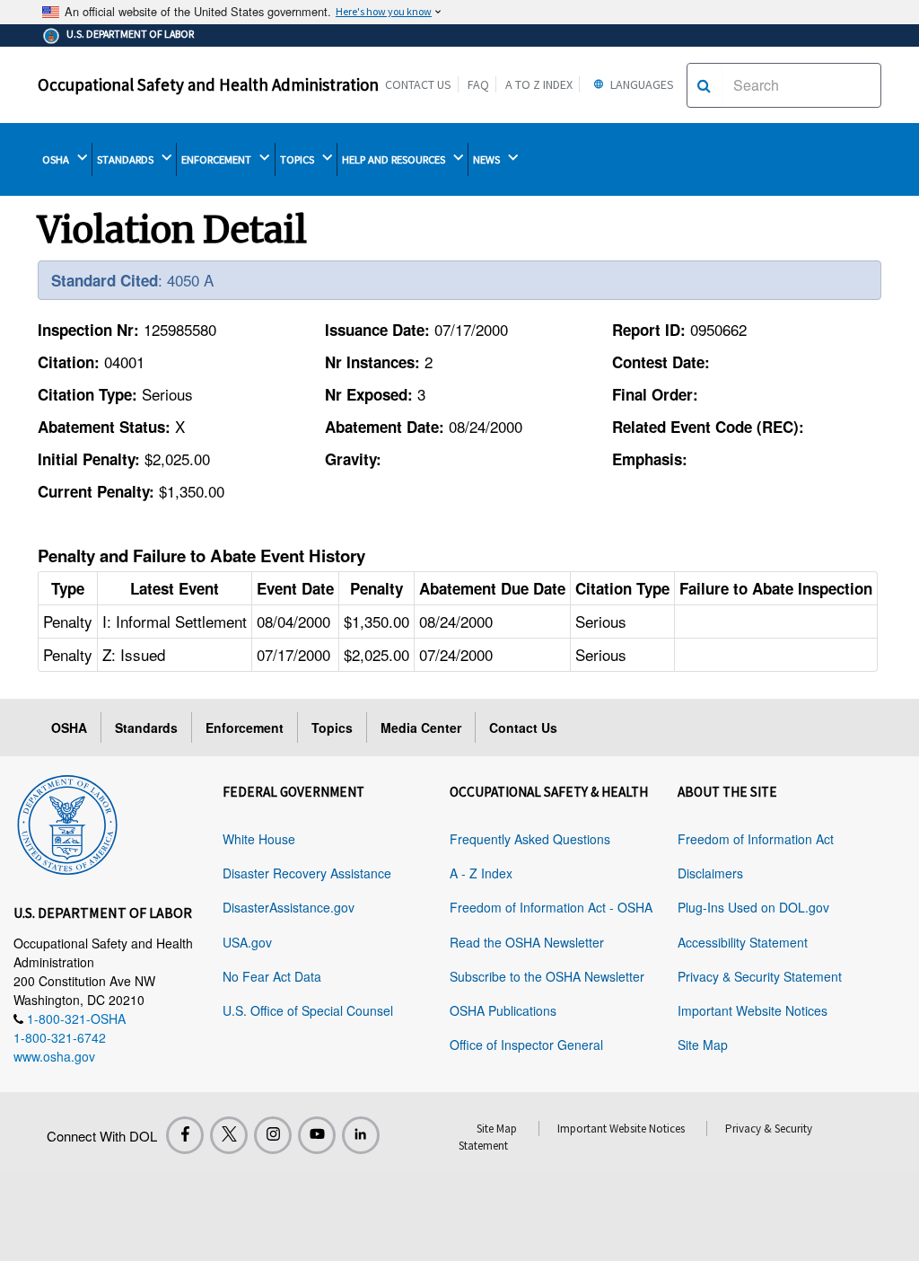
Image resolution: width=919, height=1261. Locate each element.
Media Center (421, 727)
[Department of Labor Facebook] (185, 1135)
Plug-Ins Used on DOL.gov (753, 907)
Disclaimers (710, 873)
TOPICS (298, 159)
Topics (332, 727)
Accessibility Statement (743, 942)
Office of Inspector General (526, 1045)
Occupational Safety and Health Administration (208, 84)
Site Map (703, 1045)
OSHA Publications (503, 1010)
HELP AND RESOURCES (395, 159)
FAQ (478, 84)
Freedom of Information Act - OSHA (551, 907)
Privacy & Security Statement (760, 976)
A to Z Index (539, 84)
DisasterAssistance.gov (288, 907)
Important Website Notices (752, 1010)
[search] (704, 85)
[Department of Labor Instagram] (273, 1135)
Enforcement (245, 727)
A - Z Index (481, 873)
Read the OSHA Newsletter (527, 942)
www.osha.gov (54, 1056)
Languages (641, 84)
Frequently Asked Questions (530, 839)
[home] (67, 822)
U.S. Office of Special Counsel (308, 1010)
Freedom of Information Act (756, 839)
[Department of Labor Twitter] (229, 1135)
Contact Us (418, 84)
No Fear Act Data (272, 976)
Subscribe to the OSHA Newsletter (547, 976)
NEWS (488, 159)
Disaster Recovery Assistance (307, 873)
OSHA (57, 159)
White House (259, 839)
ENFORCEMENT (217, 159)
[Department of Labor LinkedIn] (361, 1135)
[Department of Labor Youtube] (317, 1135)
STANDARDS (126, 159)
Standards (146, 727)
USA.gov (247, 942)
